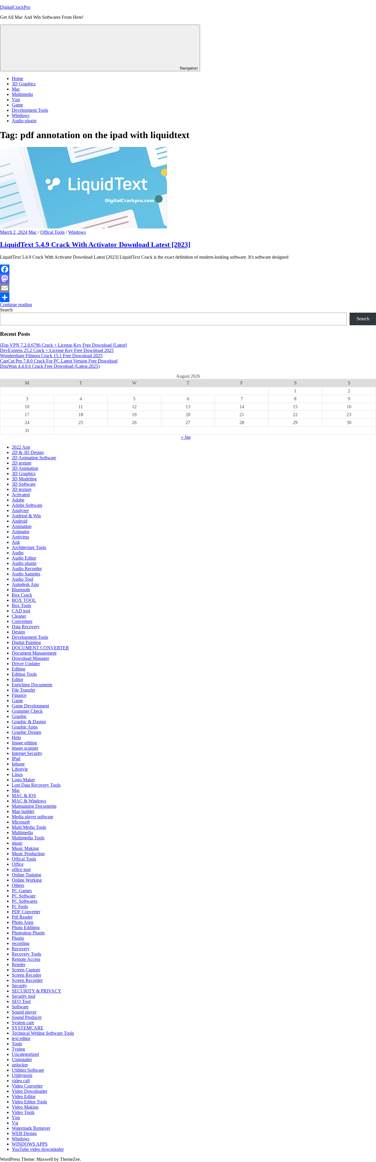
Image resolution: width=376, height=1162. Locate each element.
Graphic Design (26, 732)
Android (19, 521)
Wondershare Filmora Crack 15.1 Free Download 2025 (51, 355)
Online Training (26, 874)
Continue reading (16, 304)
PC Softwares (24, 901)
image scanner (25, 748)
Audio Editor (24, 557)
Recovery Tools (26, 953)
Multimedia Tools (28, 837)
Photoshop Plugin (28, 932)
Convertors (22, 621)
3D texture (21, 489)
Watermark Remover (31, 1128)
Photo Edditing (26, 927)
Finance (19, 695)
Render (18, 964)
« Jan (186, 437)
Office (18, 864)
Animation (21, 526)
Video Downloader (29, 1091)
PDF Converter (26, 911)
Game (17, 104)
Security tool (23, 996)
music (17, 843)
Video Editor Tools (29, 1101)
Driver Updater (26, 663)
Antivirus (20, 536)
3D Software (24, 484)
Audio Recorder (27, 568)
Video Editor (24, 1096)
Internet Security (27, 753)
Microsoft (21, 821)
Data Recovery (26, 626)
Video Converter (27, 1085)
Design (18, 631)
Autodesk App (25, 584)
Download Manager (30, 658)
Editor (17, 679)
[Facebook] (188, 269)
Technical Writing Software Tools (43, 1033)
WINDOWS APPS (30, 1143)
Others (18, 885)
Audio (18, 552)
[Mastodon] (188, 278)
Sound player (24, 1011)
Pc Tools (20, 906)
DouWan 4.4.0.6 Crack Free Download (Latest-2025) (50, 366)
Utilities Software (28, 1070)
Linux (17, 774)
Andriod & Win (26, 515)
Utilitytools (22, 1075)
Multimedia (22, 94)
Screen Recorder (27, 980)
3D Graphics (24, 83)
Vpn (16, 99)
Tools (17, 1043)
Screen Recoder (26, 975)
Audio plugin (24, 120)
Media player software (32, 816)
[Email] (188, 288)
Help (16, 737)
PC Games (22, 890)
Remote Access (26, 959)
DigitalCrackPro (15, 7)
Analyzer (20, 510)
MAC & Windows (29, 800)
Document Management (34, 653)
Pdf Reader (22, 916)
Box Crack (22, 594)
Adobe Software (27, 505)
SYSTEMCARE (27, 1027)
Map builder (23, 811)
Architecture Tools (29, 547)
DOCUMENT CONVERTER (40, 647)
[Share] (188, 297)
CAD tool (21, 610)
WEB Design (24, 1133)
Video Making (25, 1107)
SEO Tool (21, 1001)
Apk (16, 542)
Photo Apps (22, 922)
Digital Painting (26, 642)
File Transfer (23, 689)
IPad (16, 758)
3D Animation (25, 468)
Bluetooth (21, 589)
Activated (21, 494)
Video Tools (23, 1112)
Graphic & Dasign (29, 721)
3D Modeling (24, 478)
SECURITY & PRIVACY (36, 990)
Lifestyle (20, 769)
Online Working (27, 880)
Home (17, 78)
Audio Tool (22, 579)
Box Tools (21, 605)
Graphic (19, 716)
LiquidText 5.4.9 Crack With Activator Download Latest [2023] (95, 244)
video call (21, 1080)
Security (19, 985)
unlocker (20, 1064)
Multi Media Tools (29, 827)
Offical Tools (52, 232)
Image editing (24, 742)
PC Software (24, 895)
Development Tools (30, 110)
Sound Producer (27, 1017)
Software (20, 1006)
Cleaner (19, 616)
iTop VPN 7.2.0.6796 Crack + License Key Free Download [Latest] (63, 345)
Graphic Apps (25, 726)
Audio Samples (26, 573)
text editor (21, 1038)
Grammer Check (27, 711)
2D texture (21, 462)
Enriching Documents (32, 684)
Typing (18, 1048)
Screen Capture (26, 969)
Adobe (18, 499)
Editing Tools (24, 674)
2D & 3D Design (28, 452)
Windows (20, 115)
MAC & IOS (24, 795)
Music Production (28, 853)
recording (20, 943)
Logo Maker (23, 779)
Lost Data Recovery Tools (36, 784)
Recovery (21, 948)
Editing (18, 668)
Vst (15, 1122)
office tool (21, 869)
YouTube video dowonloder (38, 1149)
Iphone (18, 763)
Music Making (25, 848)
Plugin (18, 938)
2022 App (21, 447)
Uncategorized (25, 1054)
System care (23, 1022)
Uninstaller (22, 1059)
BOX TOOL (24, 600)
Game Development (30, 705)
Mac (16, 89)
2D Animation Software (34, 457)
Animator (20, 531)
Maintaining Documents (34, 806)
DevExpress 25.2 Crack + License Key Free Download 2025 (57, 350)
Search (6, 309)
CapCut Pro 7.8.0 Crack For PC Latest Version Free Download (59, 360)
